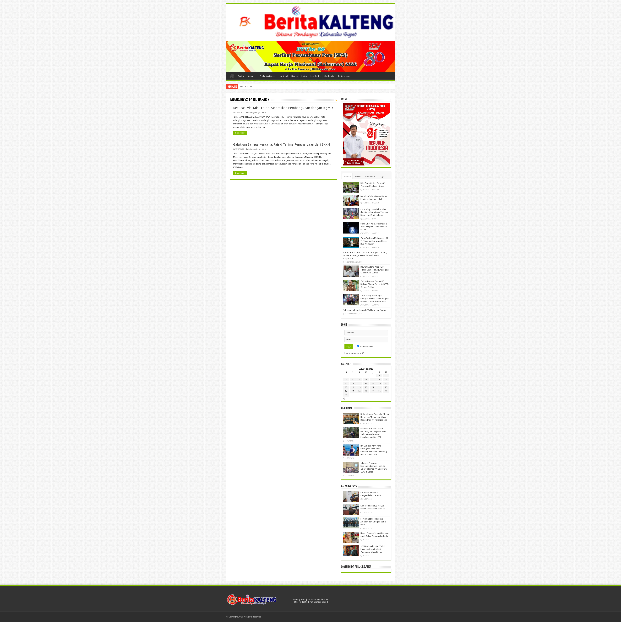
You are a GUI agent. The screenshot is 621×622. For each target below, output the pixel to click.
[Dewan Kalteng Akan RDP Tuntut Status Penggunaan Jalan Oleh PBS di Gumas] (351, 271)
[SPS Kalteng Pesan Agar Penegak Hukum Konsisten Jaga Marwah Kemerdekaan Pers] (351, 299)
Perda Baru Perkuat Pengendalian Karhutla (258, 86)
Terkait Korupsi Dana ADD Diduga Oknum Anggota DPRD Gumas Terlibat (374, 284)
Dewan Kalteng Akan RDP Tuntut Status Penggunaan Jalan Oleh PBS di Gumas (375, 270)
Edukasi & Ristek (267, 76)
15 (379, 383)
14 (373, 383)
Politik (304, 76)
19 (359, 387)
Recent (358, 176)
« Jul (345, 398)
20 (366, 387)
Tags (381, 176)
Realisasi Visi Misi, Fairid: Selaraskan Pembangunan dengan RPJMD (283, 108)
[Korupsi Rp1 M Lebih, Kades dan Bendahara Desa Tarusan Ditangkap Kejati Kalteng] (351, 213)
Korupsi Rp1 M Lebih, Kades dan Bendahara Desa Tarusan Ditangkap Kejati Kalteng (374, 212)
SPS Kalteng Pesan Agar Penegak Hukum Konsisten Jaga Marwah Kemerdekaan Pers (374, 298)
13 (366, 383)
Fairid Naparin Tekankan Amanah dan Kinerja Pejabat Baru (373, 522)
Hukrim (294, 76)
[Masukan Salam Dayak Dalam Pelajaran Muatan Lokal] (351, 200)
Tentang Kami (344, 76)
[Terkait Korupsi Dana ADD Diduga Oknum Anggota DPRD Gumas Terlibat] (351, 285)
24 (346, 391)
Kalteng (251, 76)
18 (353, 387)
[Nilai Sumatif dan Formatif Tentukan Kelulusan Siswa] (351, 187)
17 (346, 387)
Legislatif (314, 76)
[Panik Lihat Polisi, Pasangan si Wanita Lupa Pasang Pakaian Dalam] (351, 227)
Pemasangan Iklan (318, 602)
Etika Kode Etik (300, 602)
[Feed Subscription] (336, 100)
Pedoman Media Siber (318, 599)
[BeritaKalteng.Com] (310, 22)
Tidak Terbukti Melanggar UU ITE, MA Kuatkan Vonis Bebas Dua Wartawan (374, 241)
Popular (347, 176)
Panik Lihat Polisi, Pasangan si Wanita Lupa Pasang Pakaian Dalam (373, 227)
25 (353, 391)
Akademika (329, 76)
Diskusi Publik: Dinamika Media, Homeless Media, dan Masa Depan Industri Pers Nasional (374, 417)
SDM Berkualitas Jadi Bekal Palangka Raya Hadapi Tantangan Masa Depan (372, 549)
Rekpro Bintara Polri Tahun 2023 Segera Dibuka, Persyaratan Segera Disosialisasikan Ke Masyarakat (365, 255)
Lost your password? (354, 353)
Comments (370, 176)
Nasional (284, 76)
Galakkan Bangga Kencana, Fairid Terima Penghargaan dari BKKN (281, 144)
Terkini (241, 76)
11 (353, 383)
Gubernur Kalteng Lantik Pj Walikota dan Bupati (364, 310)
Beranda (232, 75)
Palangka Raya (254, 113)
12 (359, 383)
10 (346, 383)
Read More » (240, 133)
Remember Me (366, 346)
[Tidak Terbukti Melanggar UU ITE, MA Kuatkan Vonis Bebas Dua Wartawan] (351, 242)
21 (373, 387)
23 (386, 387)
